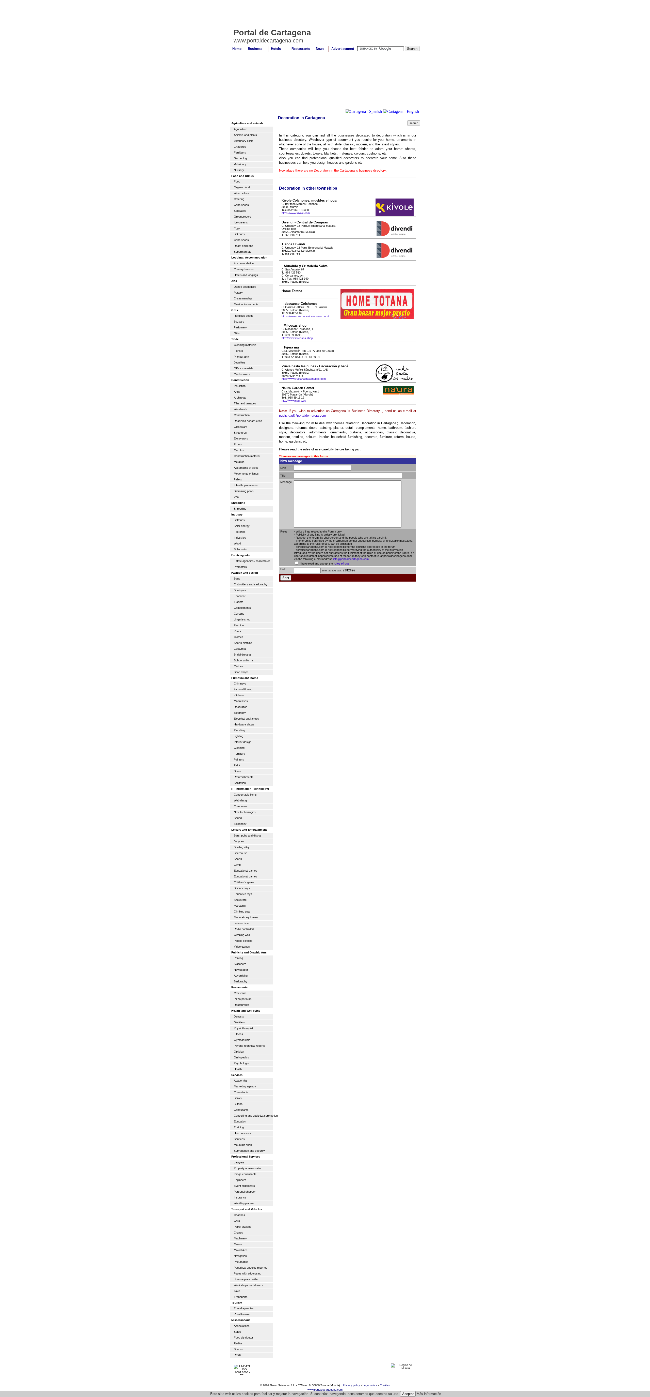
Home (236, 49)
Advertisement (342, 49)
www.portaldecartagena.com (325, 1389)
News (320, 49)
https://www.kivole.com (296, 213)
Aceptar (408, 1394)
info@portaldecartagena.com (351, 558)
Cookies (385, 1385)
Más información (429, 1394)
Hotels (276, 49)
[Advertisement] (322, 14)
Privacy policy (351, 1385)
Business (255, 49)
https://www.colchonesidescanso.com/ (305, 316)
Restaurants (300, 49)
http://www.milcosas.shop (297, 338)
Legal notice (370, 1385)
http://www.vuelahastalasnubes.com (304, 378)
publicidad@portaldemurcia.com (302, 415)
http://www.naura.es (294, 400)
